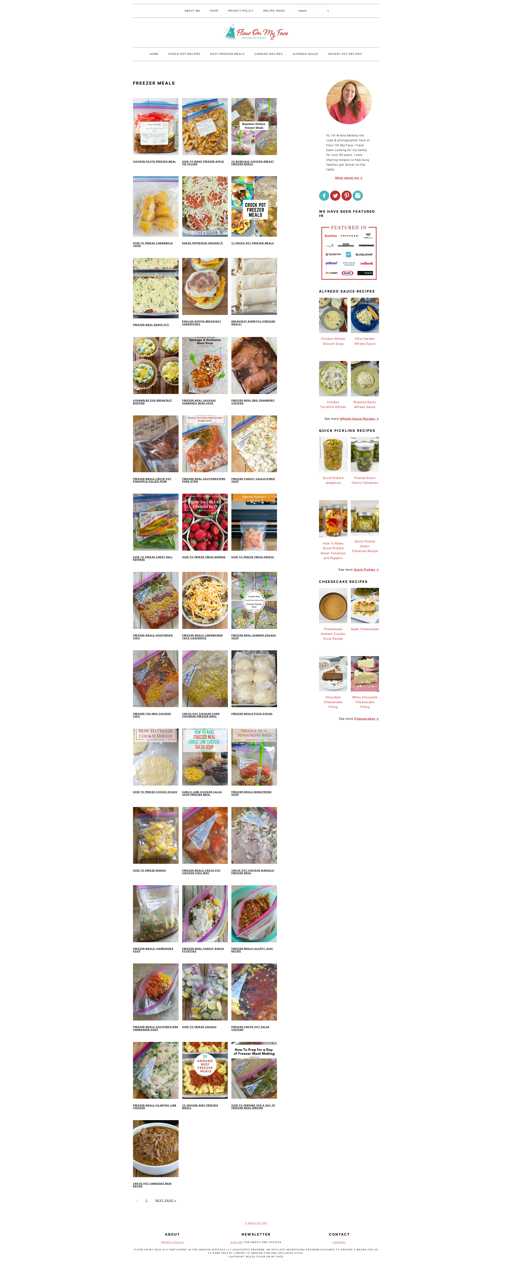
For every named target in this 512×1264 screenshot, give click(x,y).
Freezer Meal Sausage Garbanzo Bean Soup (199, 401)
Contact (339, 1242)
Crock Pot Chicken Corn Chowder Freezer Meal (201, 715)
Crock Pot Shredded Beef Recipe (152, 1185)
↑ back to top (256, 1223)
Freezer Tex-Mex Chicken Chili (152, 715)
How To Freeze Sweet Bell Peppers (153, 558)
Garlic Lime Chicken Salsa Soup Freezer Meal (202, 793)
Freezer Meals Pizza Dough (252, 713)
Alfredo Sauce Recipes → (359, 419)
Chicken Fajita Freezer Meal (154, 161)
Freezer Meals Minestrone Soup (251, 793)
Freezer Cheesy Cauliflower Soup (253, 480)
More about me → (349, 178)
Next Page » (165, 1200)
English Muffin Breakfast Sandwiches (201, 322)
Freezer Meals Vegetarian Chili (153, 636)
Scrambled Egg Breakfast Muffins (152, 401)
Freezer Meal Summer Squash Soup (253, 636)
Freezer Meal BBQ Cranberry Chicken (253, 401)
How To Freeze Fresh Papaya (252, 557)
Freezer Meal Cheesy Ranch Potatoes (203, 950)
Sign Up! (237, 1242)
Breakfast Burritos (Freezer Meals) (253, 322)
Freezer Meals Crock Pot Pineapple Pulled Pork (152, 480)
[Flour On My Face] (256, 44)
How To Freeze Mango (149, 870)
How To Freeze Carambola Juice (153, 244)
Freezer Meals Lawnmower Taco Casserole (202, 636)
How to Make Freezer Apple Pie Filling (203, 162)
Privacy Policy (172, 1242)
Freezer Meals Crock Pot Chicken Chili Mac (201, 871)
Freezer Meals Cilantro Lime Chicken (155, 1106)
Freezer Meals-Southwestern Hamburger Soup (155, 1028)
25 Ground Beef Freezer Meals (200, 1106)
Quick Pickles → (366, 569)
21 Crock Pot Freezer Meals (252, 243)
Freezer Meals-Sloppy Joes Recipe (252, 950)
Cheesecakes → (366, 719)
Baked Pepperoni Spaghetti (202, 243)
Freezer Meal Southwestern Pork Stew (203, 480)
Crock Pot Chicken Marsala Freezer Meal (252, 871)
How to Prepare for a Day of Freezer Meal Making (253, 1106)
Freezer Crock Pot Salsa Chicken (250, 1028)
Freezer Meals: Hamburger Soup (153, 950)
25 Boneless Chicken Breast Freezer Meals (252, 162)
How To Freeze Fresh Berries (204, 557)
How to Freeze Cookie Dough (155, 792)
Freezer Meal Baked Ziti (151, 324)
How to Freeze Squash (199, 1026)
